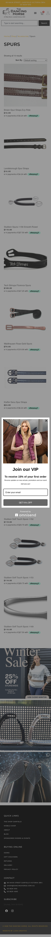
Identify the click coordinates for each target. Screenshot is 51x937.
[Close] (46, 421)
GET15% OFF (25, 502)
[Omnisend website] (25, 513)
